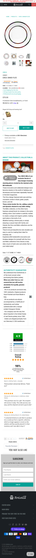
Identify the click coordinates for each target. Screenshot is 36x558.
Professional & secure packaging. (12, 94)
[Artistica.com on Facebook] (13, 524)
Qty (4, 119)
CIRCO (5, 72)
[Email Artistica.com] (9, 524)
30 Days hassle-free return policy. (12, 92)
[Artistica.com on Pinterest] (19, 524)
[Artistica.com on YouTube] (26, 524)
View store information (10, 140)
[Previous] (4, 34)
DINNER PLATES (10, 148)
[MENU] (1, 4)
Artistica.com (9, 544)
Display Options (13, 441)
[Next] (31, 34)
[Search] (29, 4)
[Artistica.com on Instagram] (16, 524)
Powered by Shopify (7, 554)
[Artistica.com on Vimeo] (22, 524)
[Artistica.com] (18, 4)
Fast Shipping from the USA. (10, 90)
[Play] (18, 34)
